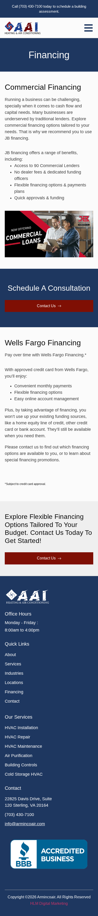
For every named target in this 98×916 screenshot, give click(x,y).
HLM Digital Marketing (49, 903)
